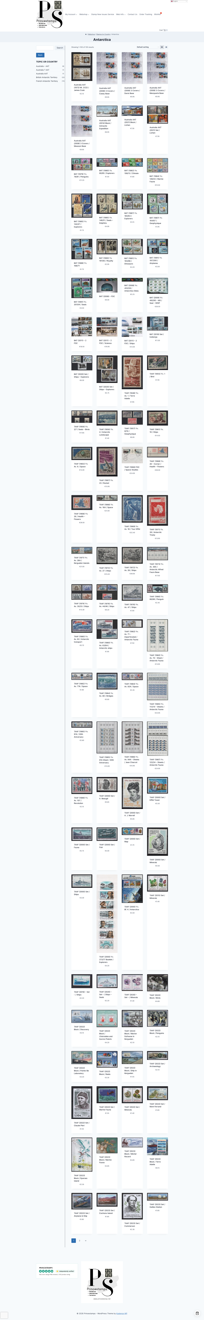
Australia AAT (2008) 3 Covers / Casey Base (107, 91)
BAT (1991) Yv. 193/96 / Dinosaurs (130, 261)
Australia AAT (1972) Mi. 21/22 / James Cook (81, 87)
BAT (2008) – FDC (107, 296)
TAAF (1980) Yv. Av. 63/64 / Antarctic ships (106, 645)
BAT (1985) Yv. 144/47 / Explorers (80, 224)
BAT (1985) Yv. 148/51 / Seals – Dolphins (106, 220)
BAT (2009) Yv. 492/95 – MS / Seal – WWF (156, 300)
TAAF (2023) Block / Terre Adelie (155, 1161)
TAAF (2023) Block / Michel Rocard (130, 1154)
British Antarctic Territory (46, 77)
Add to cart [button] (79, 100)
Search (60, 48)
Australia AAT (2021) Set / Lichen (155, 130)
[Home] (86, 34)
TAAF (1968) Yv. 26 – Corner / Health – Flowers (157, 464)
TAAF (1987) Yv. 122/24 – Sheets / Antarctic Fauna (157, 762)
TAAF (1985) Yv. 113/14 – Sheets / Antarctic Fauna (157, 706)
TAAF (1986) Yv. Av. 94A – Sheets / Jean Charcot (131, 759)
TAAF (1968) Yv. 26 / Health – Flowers (81, 516)
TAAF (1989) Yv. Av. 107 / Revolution (81, 800)
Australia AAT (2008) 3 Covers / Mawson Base (81, 143)
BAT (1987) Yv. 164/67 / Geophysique (156, 220)
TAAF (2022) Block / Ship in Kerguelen (130, 1070)
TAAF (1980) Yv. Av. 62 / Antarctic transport (81, 639)
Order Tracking (145, 14)
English (175, 1)
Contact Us (132, 14)
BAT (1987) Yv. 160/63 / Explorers (130, 216)
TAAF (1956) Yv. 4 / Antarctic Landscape (106, 432)
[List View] (166, 47)
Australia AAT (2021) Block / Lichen (130, 122)
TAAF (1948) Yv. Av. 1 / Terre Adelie (131, 396)
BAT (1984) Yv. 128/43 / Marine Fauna (156, 179)
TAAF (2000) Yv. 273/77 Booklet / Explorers (106, 959)
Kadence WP (121, 1313)
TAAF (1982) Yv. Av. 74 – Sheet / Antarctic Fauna (157, 658)
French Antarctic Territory (47, 81)
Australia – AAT (42, 66)
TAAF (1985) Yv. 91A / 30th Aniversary (81, 734)
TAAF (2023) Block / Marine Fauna (105, 1160)
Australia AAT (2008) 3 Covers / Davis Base (132, 90)
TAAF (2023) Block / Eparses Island (80, 1178)
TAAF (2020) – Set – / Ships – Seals (105, 994)
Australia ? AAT (42, 70)
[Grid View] (162, 47)
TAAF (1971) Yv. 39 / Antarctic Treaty (156, 532)
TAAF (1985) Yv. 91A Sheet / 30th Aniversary (106, 760)
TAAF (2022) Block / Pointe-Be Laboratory (81, 1070)
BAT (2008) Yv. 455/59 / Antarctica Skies (131, 288)
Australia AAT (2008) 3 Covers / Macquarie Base (157, 90)
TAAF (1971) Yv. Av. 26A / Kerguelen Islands (81, 560)
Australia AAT (42, 74)
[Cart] (197, 1313)
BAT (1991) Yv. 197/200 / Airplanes (156, 260)
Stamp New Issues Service (102, 14)
